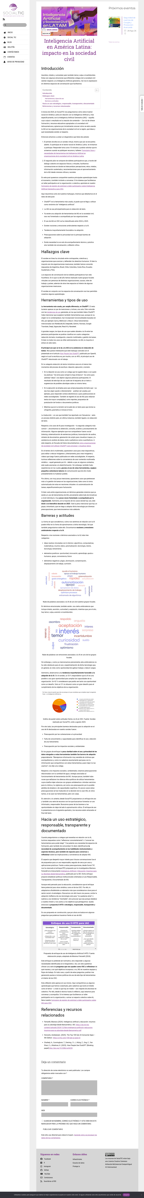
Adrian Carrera (52, 30)
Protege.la (76, 1166)
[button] (142, 104)
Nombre (45, 1100)
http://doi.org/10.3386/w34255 (61, 1048)
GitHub (46, 1170)
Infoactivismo (77, 1159)
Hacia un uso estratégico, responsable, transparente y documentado (68, 104)
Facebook (47, 1159)
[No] (141, 1195)
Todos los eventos (114, 42)
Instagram (47, 1166)
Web (43, 1110)
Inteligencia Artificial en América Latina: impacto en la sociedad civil (69, 49)
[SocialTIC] (13, 15)
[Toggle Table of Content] (95, 90)
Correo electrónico (79, 1100)
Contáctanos (48, 1178)
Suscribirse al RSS (50, 1181)
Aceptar (126, 1195)
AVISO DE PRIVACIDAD (15, 62)
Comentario (47, 1078)
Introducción (47, 93)
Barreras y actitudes (52, 101)
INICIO (10, 32)
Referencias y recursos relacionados (56, 106)
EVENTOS (11, 57)
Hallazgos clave (48, 96)
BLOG (9, 42)
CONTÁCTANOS (13, 52)
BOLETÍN (10, 47)
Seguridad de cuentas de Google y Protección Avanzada (129, 22)
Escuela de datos (78, 1163)
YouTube (47, 1174)
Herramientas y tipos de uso (54, 98)
